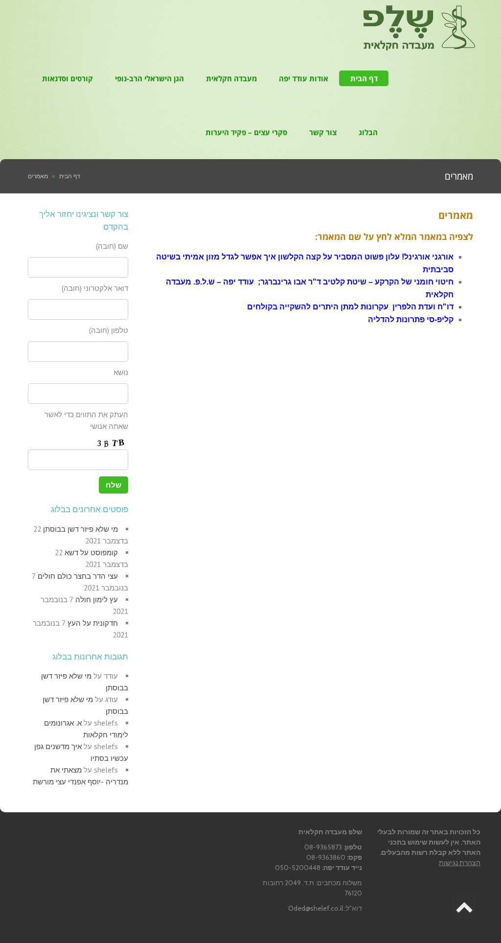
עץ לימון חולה (96, 599)
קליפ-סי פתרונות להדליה (411, 319)
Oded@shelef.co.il (315, 908)
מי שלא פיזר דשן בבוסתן (80, 529)
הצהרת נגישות (459, 862)
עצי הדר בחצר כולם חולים (78, 576)
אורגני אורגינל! (428, 257)
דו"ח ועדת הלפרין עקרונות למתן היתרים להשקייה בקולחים (350, 307)
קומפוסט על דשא (91, 552)
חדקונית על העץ (93, 623)
